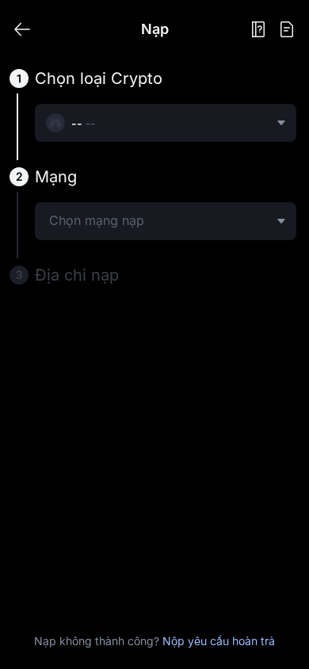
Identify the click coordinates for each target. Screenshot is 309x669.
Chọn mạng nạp (96, 220)
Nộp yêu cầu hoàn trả (218, 641)
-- (90, 123)
